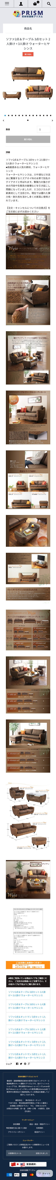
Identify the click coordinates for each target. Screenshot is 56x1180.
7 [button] (26, 115)
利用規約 (39, 1128)
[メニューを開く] (7, 4)
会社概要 (16, 1124)
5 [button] (19, 115)
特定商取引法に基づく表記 (16, 1128)
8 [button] (29, 115)
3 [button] (12, 115)
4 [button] (15, 115)
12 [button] (43, 115)
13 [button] (47, 115)
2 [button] (8, 115)
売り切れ (28, 139)
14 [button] (50, 115)
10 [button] (36, 115)
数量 (8, 129)
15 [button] (27, 120)
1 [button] (5, 115)
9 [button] (33, 115)
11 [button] (40, 115)
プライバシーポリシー (16, 1132)
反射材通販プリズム (27, 1170)
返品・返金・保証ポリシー (39, 1124)
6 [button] (22, 115)
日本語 (34, 1164)
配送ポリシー (40, 1132)
